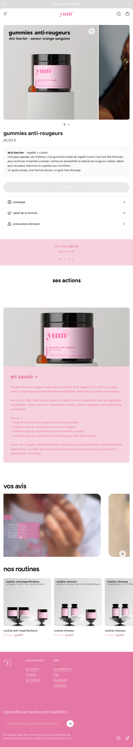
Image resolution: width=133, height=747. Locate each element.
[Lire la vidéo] (66, 525)
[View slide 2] (64, 259)
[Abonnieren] (70, 723)
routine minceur (64, 630)
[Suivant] (128, 4)
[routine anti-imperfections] (27, 602)
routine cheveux (115, 630)
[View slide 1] (60, 259)
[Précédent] (5, 4)
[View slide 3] (68, 259)
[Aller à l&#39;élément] (64, 124)
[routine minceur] (78, 602)
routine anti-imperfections (20, 630)
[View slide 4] (73, 259)
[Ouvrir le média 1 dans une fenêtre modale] (91, 31)
